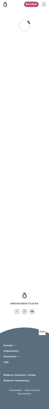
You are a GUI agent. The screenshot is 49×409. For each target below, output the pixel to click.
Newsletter (9, 356)
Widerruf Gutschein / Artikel (19, 375)
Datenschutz (32, 390)
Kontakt (8, 345)
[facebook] (16, 311)
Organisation (11, 351)
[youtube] (32, 311)
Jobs (6, 362)
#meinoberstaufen (24, 303)
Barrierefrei (24, 393)
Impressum (15, 390)
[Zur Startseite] (5, 4)
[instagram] (24, 311)
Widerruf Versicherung (16, 380)
